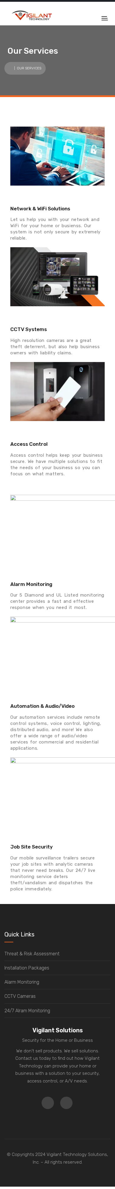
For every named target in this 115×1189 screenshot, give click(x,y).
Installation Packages (26, 968)
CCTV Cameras (20, 996)
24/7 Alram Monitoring (27, 1010)
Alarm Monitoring (21, 982)
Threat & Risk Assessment (32, 954)
